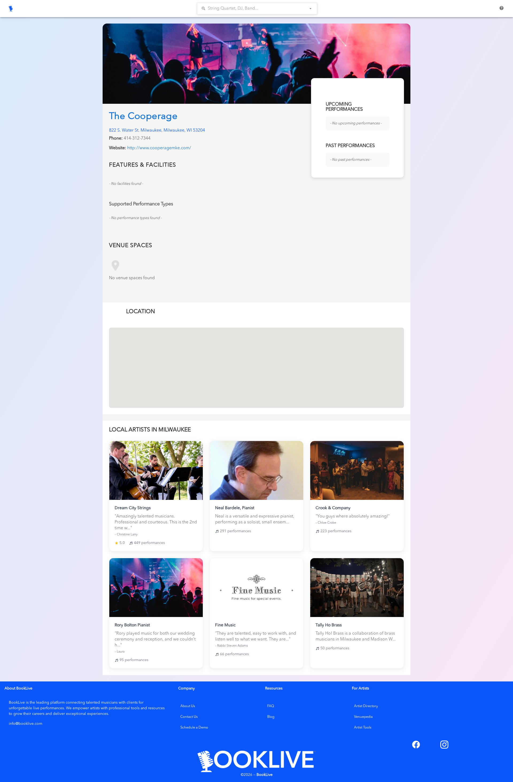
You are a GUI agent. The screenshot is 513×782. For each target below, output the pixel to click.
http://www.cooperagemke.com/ (159, 148)
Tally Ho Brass (329, 625)
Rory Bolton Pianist (132, 625)
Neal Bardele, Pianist (234, 508)
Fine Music (225, 625)
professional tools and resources (137, 708)
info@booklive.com (25, 724)
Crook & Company (333, 508)
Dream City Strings (133, 508)
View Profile (156, 470)
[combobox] (253, 8)
